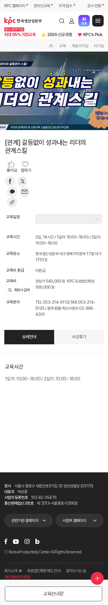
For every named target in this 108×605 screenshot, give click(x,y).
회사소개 (10, 571)
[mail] (24, 192)
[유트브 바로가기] (16, 541)
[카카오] (12, 192)
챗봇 (84, 20)
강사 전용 (94, 5)
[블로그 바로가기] (37, 541)
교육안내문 (53, 594)
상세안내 (29, 336)
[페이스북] (10, 181)
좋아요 (12, 170)
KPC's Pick (93, 34)
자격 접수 (65, 5)
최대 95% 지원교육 (20, 34)
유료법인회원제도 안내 (43, 571)
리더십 (99, 46)
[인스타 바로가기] (27, 541)
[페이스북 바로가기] (5, 541)
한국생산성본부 (23, 20)
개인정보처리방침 (17, 577)
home (51, 46)
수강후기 (79, 336)
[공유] (12, 202)
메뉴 (98, 21)
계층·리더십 (79, 46)
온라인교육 (42, 5)
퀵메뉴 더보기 (97, 578)
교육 (62, 46)
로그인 (71, 21)
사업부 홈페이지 (74, 520)
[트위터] (22, 181)
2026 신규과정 (59, 34)
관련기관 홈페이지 (25, 520)
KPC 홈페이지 (14, 5)
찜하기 (26, 170)
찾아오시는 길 (76, 571)
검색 (61, 21)
